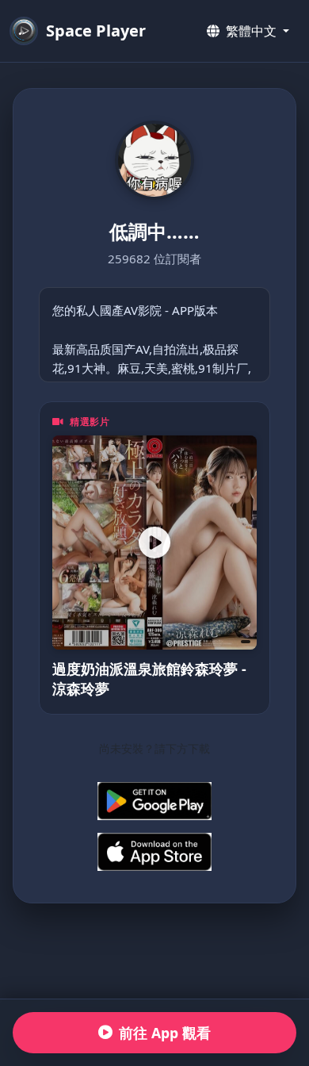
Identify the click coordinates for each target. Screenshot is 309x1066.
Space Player (96, 30)
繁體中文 (251, 31)
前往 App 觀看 (165, 1032)
